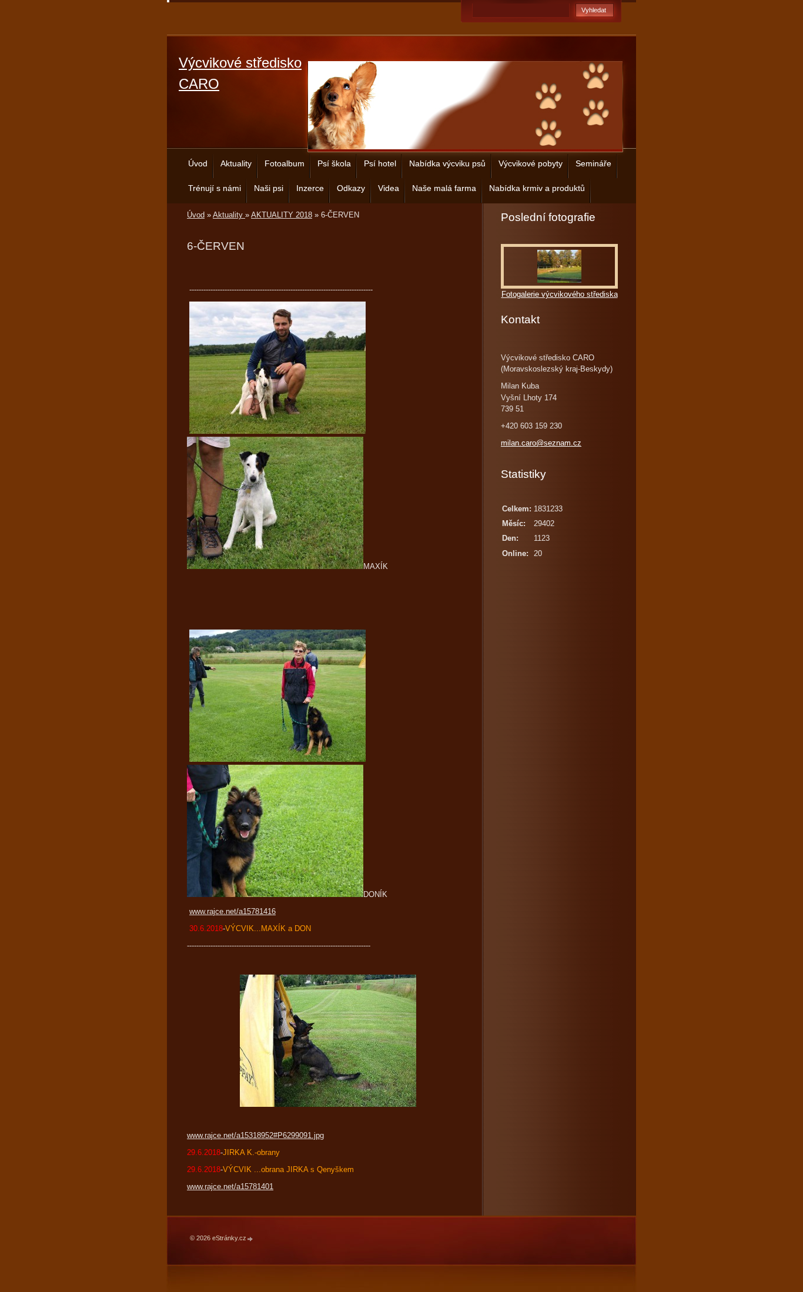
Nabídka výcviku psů (447, 163)
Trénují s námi (214, 188)
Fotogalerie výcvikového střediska (559, 294)
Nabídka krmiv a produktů (537, 188)
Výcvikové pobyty (530, 163)
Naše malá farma (444, 188)
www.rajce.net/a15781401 (230, 1186)
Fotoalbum (285, 163)
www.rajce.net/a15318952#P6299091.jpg (255, 1135)
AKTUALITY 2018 (281, 214)
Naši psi (268, 188)
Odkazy (351, 188)
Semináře (593, 163)
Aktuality (236, 163)
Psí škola (334, 163)
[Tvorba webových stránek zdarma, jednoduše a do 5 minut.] (250, 1238)
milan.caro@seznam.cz (541, 443)
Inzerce (310, 188)
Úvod (198, 163)
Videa (388, 188)
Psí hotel (380, 163)
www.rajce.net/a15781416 (232, 911)
